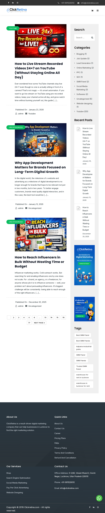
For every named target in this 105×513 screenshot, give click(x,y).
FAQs (56, 443)
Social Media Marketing (16, 483)
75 (57, 317)
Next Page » (39, 323)
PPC (78, 72)
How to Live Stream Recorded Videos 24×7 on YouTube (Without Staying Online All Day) (39, 71)
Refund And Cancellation (65, 457)
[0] (92, 11)
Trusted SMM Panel (81, 367)
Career (57, 433)
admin (20, 113)
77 (29, 323)
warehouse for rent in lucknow (82, 376)
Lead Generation (84, 63)
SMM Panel (81, 82)
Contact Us (59, 428)
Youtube (32, 113)
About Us (58, 423)
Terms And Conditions (64, 453)
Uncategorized (34, 208)
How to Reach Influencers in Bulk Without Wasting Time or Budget (39, 262)
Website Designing (14, 492)
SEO (78, 77)
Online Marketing (84, 68)
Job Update (82, 58)
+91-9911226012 (67, 3)
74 (51, 317)
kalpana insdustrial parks (83, 347)
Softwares (81, 94)
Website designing (84, 103)
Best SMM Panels (83, 341)
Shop (8, 473)
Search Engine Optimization (18, 478)
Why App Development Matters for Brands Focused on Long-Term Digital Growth (40, 167)
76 (63, 317)
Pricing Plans (60, 438)
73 (45, 317)
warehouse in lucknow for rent (83, 384)
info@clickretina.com (90, 3)
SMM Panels (81, 361)
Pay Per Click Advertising (17, 487)
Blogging (80, 54)
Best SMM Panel (82, 335)
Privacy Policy (60, 448)
